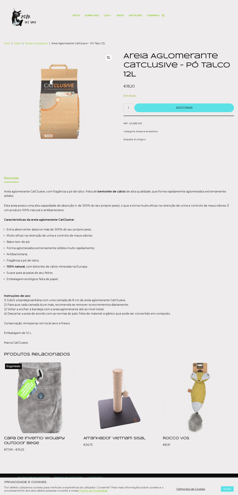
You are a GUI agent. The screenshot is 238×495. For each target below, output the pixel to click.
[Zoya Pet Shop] (24, 17)
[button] (111, 15)
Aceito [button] (227, 488)
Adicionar (184, 107)
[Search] (163, 15)
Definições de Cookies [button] (190, 489)
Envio (120, 15)
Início (76, 15)
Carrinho (153, 15)
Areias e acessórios (36, 43)
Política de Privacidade (93, 490)
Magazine (135, 15)
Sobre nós (92, 15)
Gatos (17, 43)
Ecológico (140, 139)
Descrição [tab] (11, 178)
